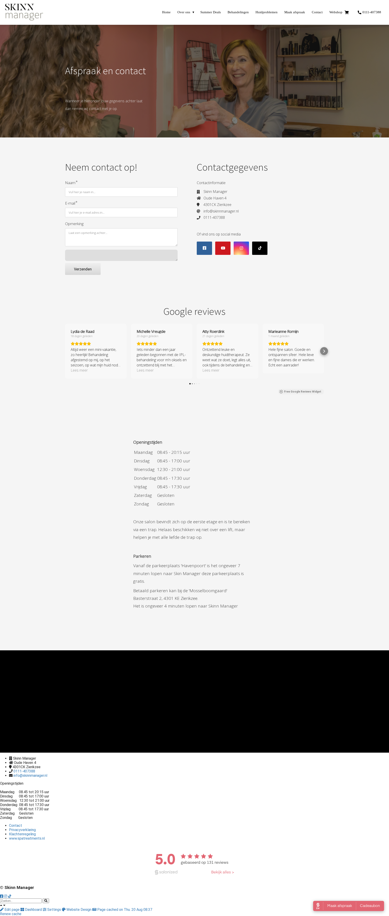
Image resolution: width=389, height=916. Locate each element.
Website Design (79, 909)
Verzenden (83, 269)
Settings (54, 909)
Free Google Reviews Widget (302, 391)
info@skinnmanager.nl (30, 775)
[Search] (46, 900)
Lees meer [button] (79, 370)
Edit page (12, 909)
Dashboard (33, 909)
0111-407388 (24, 771)
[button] (65, 351)
